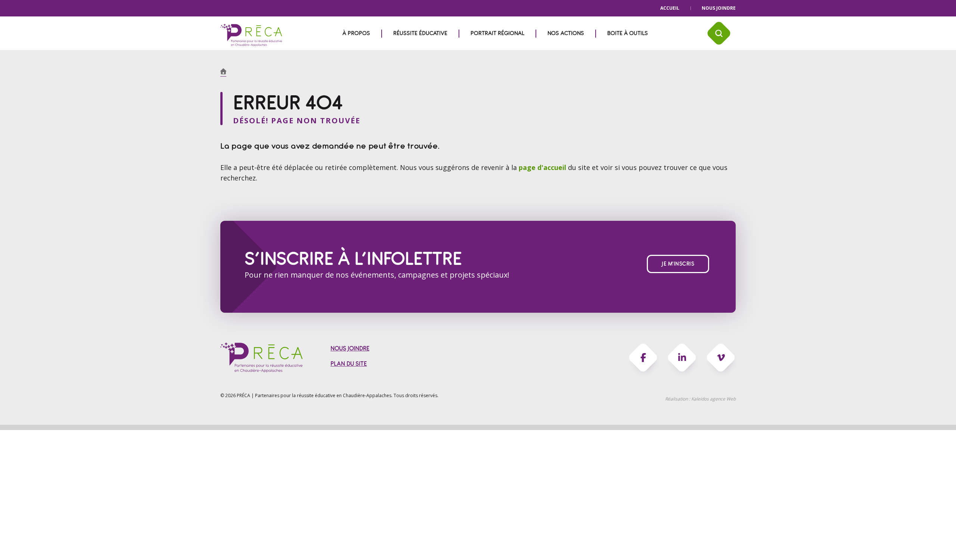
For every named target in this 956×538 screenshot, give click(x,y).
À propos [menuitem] (356, 33)
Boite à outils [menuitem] (627, 33)
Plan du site (348, 364)
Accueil (669, 8)
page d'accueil (543, 167)
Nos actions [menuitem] (565, 33)
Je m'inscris (678, 264)
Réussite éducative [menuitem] (420, 33)
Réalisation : (700, 399)
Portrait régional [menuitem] (497, 33)
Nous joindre (719, 8)
